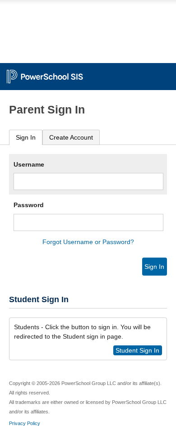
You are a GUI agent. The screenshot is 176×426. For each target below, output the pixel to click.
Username (29, 164)
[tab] (25, 137)
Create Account (71, 137)
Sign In (26, 137)
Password (29, 204)
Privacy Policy (24, 423)
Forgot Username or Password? (88, 241)
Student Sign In (137, 350)
